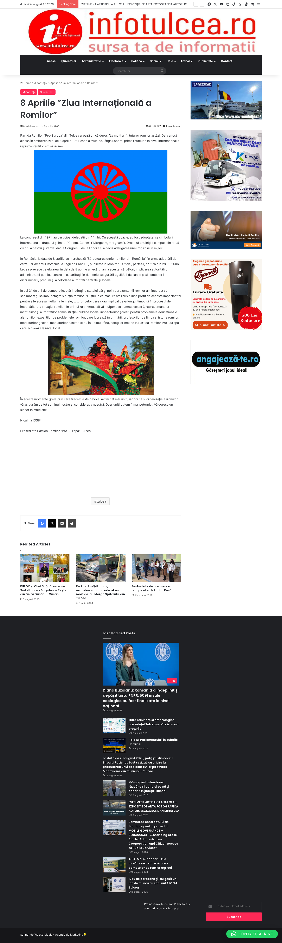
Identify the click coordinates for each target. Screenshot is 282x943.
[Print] (72, 523)
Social (154, 61)
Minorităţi (39, 83)
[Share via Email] (62, 523)
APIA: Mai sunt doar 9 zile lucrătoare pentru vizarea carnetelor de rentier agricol (150, 863)
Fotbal (185, 61)
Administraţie (91, 61)
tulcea (101, 501)
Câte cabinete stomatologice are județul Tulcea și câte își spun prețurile (154, 724)
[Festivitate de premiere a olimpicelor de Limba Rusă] (156, 568)
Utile (170, 61)
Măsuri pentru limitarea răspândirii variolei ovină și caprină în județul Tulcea (149, 786)
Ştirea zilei (68, 61)
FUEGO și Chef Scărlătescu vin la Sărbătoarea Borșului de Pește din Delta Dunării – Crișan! (44, 590)
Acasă (51, 61)
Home (27, 83)
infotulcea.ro (30, 126)
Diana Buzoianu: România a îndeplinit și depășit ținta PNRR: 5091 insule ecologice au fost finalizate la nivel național (141, 698)
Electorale (116, 61)
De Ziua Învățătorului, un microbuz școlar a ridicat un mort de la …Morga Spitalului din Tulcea (100, 592)
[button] (252, 934)
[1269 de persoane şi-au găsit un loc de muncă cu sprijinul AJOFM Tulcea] (114, 884)
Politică (136, 61)
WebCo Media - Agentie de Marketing (58, 934)
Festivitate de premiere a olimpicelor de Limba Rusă (151, 588)
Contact (226, 61)
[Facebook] (42, 523)
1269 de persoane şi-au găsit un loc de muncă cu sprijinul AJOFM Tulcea (153, 883)
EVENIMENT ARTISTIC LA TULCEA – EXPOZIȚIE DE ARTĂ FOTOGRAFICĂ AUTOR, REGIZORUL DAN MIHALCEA (150, 4)
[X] (52, 523)
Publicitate (205, 61)
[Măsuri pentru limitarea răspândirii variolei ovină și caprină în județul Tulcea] (114, 788)
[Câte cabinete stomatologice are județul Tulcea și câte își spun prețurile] (114, 725)
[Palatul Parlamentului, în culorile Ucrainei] (114, 745)
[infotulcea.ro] (141, 32)
